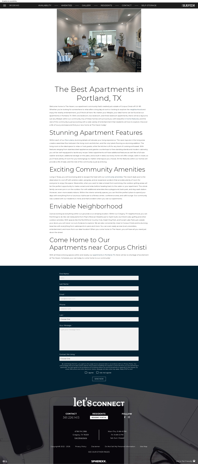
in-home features (131, 119)
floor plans (69, 140)
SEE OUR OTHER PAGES (99, 452)
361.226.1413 (14, 5)
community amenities (114, 177)
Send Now (99, 379)
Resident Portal (99, 417)
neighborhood (136, 109)
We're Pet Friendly (184, 461)
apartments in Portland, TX (104, 255)
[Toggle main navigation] (4, 5)
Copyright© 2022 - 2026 (60, 446)
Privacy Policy (128, 364)
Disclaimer (95, 446)
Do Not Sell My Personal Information (120, 446)
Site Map (143, 446)
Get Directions (81, 438)
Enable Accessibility (9, 1)
